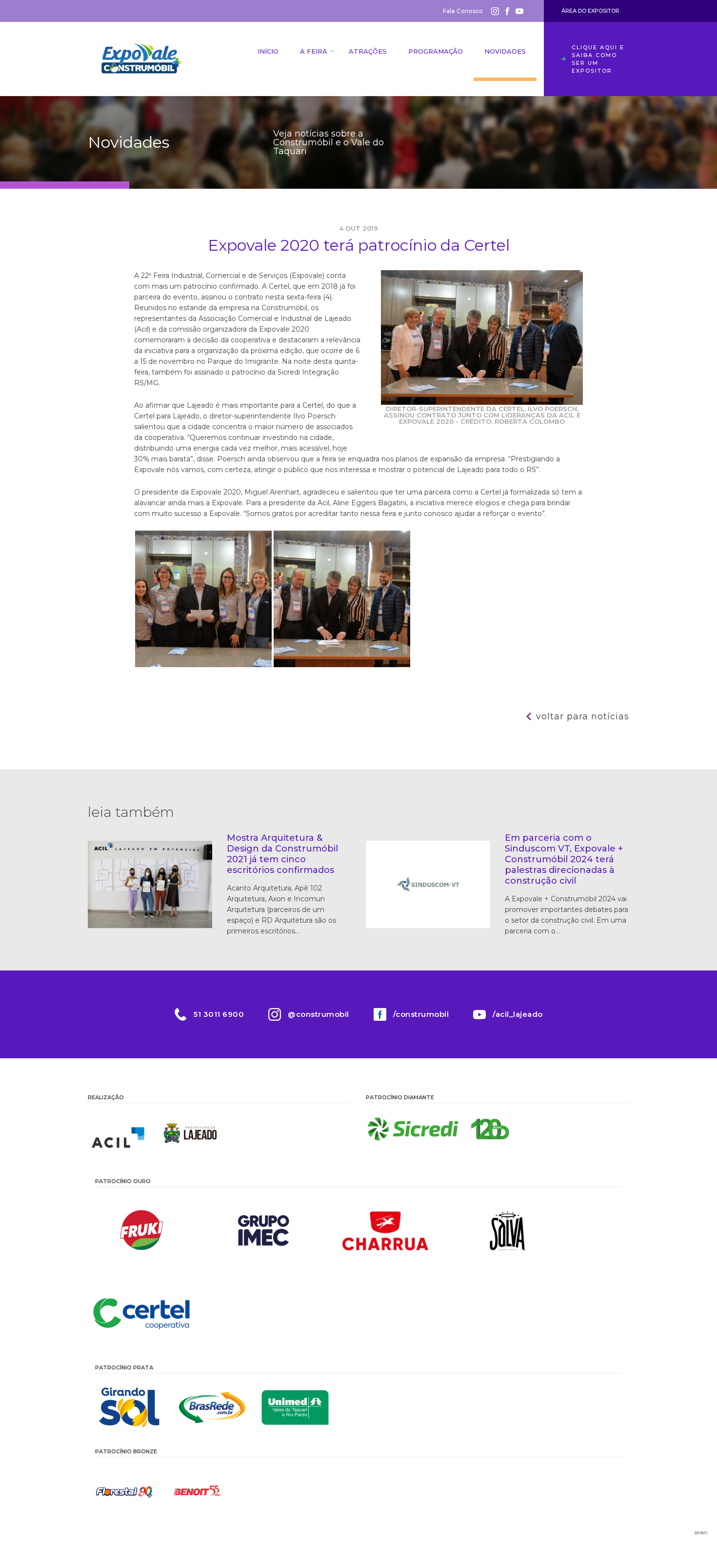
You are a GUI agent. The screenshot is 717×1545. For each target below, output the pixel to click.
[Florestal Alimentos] (124, 1491)
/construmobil (421, 1014)
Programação (435, 51)
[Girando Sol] (129, 1407)
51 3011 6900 (219, 1014)
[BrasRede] (212, 1407)
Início (268, 51)
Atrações (368, 51)
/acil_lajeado (518, 1014)
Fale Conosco (463, 11)
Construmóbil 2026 (141, 59)
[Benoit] (197, 1491)
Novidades (505, 51)
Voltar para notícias (582, 716)
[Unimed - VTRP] (295, 1407)
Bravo (701, 1533)
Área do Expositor (590, 10)
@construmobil (318, 1014)
